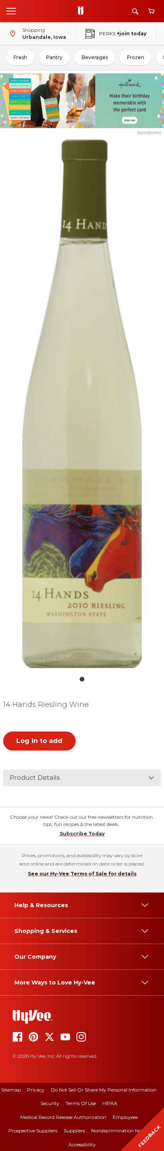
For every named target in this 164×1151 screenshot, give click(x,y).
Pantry (54, 57)
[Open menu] (11, 10)
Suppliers (74, 1131)
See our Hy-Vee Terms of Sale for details (82, 874)
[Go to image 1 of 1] (82, 679)
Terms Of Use (81, 1103)
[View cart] (151, 11)
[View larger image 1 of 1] (82, 404)
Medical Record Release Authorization (63, 1117)
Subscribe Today (82, 834)
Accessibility (82, 1144)
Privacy (36, 1090)
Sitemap (11, 1090)
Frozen (135, 57)
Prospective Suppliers (32, 1131)
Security (50, 1103)
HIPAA (109, 1103)
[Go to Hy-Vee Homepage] (83, 11)
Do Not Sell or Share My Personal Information (103, 1090)
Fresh (20, 57)
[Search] (135, 11)
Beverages (95, 57)
